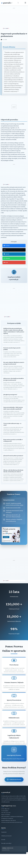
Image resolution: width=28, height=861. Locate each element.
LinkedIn (7, 254)
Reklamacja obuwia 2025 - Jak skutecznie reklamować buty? (13, 515)
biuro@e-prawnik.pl (6, 843)
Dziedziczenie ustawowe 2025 (13, 507)
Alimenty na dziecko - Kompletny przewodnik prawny (14, 520)
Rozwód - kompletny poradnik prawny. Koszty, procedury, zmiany (14, 504)
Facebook (7, 245)
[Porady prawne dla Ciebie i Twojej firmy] (11, 541)
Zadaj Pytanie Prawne (15, 779)
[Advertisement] (14, 18)
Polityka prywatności (6, 835)
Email (6, 262)
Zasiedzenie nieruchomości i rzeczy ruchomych (14, 511)
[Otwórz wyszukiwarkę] (18, 2)
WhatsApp (7, 258)
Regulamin (4, 832)
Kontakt (3, 839)
